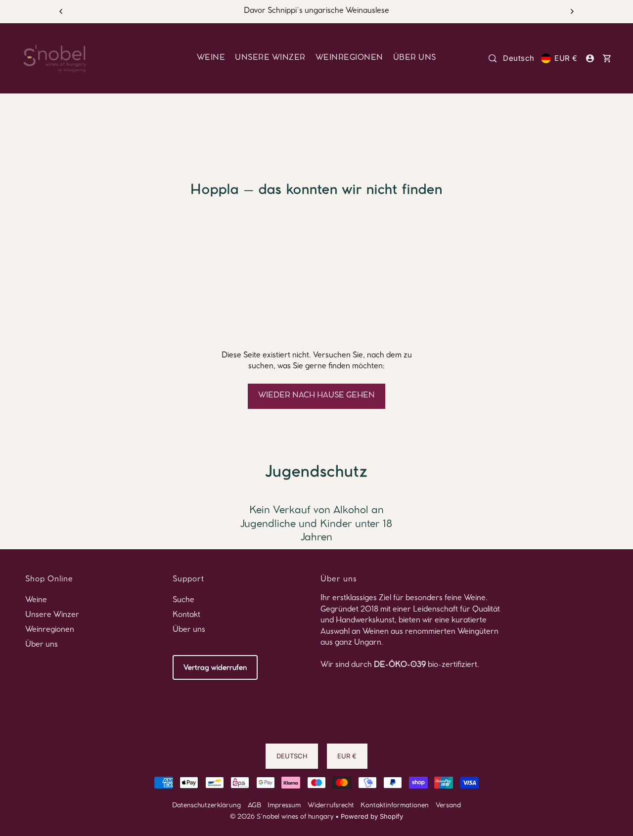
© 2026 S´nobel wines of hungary (281, 817)
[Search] (492, 58)
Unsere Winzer (52, 615)
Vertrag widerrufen (215, 668)
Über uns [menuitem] (414, 58)
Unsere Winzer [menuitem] (270, 58)
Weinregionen (49, 630)
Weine (36, 601)
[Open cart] (606, 58)
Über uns (41, 645)
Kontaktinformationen (395, 806)
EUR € (565, 58)
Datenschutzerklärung (206, 806)
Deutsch (519, 58)
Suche (183, 601)
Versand (448, 806)
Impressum (284, 806)
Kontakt (186, 615)
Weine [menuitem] (211, 58)
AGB (254, 806)
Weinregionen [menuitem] (349, 58)
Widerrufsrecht (331, 806)
